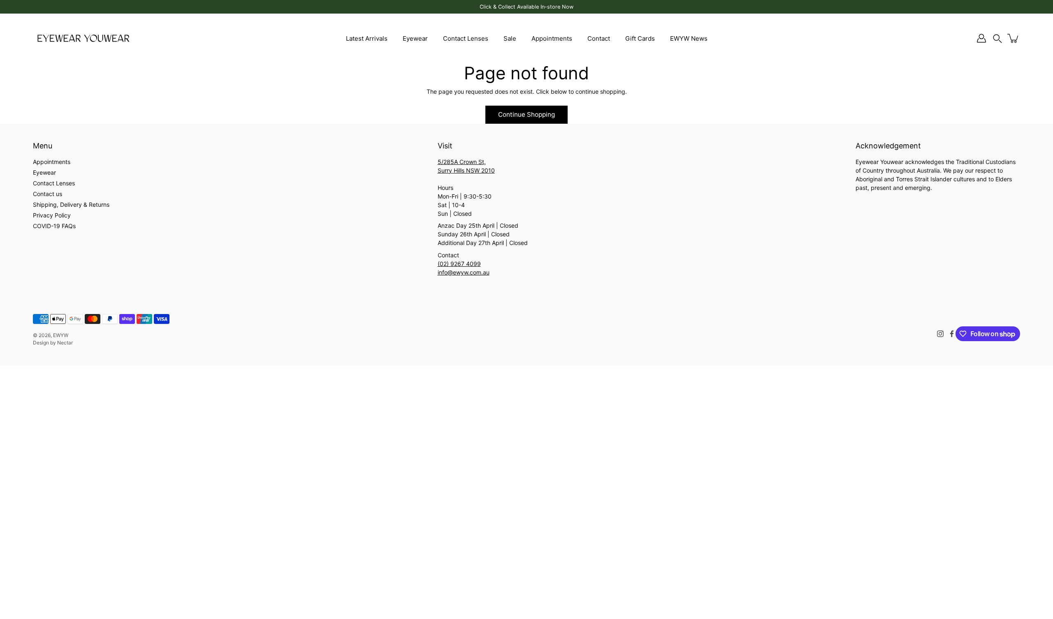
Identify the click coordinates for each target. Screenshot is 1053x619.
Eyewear (415, 38)
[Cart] (1013, 38)
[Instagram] (940, 333)
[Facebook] (952, 333)
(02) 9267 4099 (459, 263)
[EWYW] (83, 38)
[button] (997, 38)
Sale (509, 38)
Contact (598, 38)
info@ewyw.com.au (463, 272)
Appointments (551, 38)
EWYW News (688, 38)
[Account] (981, 38)
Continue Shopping (526, 114)
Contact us (47, 193)
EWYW (60, 335)
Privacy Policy (52, 215)
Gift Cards (640, 38)
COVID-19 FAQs (54, 225)
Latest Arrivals (366, 38)
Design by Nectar (53, 343)
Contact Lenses (465, 38)
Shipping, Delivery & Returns (71, 204)
